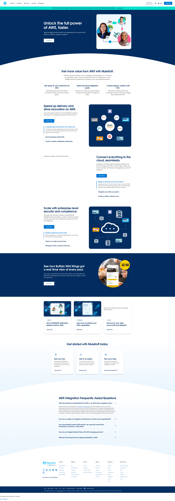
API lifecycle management (83, 406)
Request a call (82, 370)
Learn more (120, 8)
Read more (79, 329)
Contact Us (49, 40)
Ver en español (4, 499)
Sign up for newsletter (110, 370)
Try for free (57, 370)
